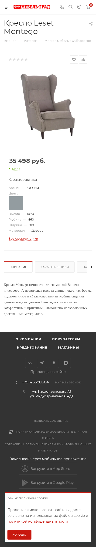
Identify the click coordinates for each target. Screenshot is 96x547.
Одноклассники (54, 363)
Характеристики (55, 267)
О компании (28, 339)
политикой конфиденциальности (37, 521)
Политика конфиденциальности (42, 431)
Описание (18, 267)
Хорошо (19, 534)
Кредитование (32, 347)
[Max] (66, 363)
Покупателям (66, 339)
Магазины (68, 347)
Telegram (42, 363)
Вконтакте (30, 363)
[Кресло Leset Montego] (48, 108)
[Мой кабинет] (79, 7)
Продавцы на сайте (48, 371)
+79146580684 (35, 382)
